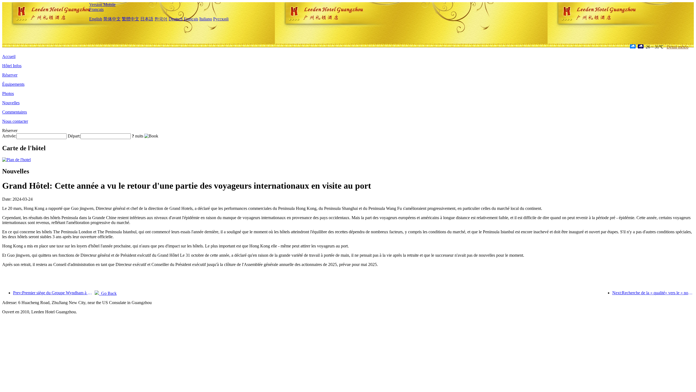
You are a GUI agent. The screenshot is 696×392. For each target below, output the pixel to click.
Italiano (205, 19)
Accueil (8, 56)
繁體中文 (130, 19)
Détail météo (677, 47)
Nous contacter (15, 121)
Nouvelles (11, 102)
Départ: (74, 136)
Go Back (108, 293)
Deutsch (176, 19)
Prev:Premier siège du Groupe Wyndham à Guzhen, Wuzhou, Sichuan (54, 292)
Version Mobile (102, 4)
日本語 (146, 19)
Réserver (9, 75)
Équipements (13, 84)
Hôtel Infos (11, 65)
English (95, 19)
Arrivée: (9, 136)
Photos (8, 93)
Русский (221, 19)
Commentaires (14, 112)
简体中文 (112, 19)
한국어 (160, 19)
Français (96, 9)
